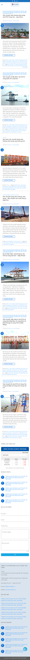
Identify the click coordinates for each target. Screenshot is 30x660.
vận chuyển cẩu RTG (22, 64)
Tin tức (17, 61)
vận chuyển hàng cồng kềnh (8, 65)
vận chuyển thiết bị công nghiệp (20, 65)
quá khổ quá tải (21, 129)
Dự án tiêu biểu (8, 61)
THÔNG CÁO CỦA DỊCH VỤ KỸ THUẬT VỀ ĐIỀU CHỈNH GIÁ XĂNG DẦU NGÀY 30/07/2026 (16, 478)
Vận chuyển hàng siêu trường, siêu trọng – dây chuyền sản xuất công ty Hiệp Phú (14, 198)
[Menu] (2, 4)
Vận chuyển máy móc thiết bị (15, 132)
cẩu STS (16, 129)
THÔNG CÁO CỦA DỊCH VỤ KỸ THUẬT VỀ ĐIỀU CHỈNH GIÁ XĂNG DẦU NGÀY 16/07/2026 (16, 489)
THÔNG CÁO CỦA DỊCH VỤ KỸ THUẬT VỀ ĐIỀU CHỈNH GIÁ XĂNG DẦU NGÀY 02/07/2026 (16, 501)
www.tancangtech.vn (11, 589)
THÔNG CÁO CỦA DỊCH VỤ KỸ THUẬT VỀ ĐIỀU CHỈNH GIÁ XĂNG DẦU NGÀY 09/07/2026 (16, 495)
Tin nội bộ (14, 61)
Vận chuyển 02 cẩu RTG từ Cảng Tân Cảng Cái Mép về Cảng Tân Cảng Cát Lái (15, 385)
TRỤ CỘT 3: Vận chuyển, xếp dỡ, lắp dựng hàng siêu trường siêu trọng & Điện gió (15, 13)
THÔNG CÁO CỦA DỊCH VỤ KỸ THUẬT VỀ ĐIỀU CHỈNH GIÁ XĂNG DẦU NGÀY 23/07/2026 (16, 484)
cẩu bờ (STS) (11, 129)
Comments (25, 67)
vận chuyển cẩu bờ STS (15, 130)
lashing (15, 308)
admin (17, 20)
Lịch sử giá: (25, 452)
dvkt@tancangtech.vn (9, 586)
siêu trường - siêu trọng (13, 64)
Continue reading (9, 55)
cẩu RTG (10, 436)
